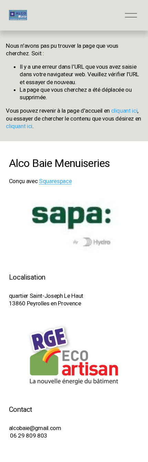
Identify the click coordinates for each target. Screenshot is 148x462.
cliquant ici (124, 110)
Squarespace (55, 181)
